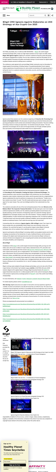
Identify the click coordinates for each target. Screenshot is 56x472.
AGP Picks (4, 2)
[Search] (45, 15)
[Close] (26, 442)
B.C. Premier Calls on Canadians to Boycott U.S (20, 2)
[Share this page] (52, 15)
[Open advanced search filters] (48, 15)
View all (53, 2)
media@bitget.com (27, 281)
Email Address (8, 459)
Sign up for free (14, 465)
